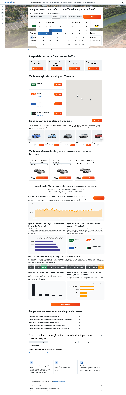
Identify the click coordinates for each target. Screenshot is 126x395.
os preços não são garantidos (59, 381)
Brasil (42, 49)
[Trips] (2, 23)
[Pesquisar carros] (2, 12)
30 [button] (50, 44)
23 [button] (50, 41)
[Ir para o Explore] (2, 19)
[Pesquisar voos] (2, 6)
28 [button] (43, 44)
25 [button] (57, 41)
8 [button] (46, 34)
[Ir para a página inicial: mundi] (10, 2)
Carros (29, 49)
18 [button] (57, 37)
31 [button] (86, 44)
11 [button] (57, 34)
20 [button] (39, 41)
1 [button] (46, 30)
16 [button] (50, 37)
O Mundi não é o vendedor (37, 385)
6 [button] (39, 34)
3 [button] (53, 30)
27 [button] (39, 44)
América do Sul (36, 49)
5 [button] (60, 30)
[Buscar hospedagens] (2, 9)
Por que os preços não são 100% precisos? (41, 391)
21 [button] (43, 41)
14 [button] (43, 37)
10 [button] (53, 34)
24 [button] (53, 41)
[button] (2, 2)
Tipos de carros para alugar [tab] (70, 342)
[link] (37, 68)
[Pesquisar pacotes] (2, 15)
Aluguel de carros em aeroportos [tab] (38, 342)
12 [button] (60, 34)
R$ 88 (92, 9)
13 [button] (39, 37)
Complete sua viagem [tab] (85, 342)
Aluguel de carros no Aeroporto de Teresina (40, 352)
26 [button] (60, 41)
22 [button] (46, 41)
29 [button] (46, 44)
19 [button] (60, 37)
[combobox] (37, 13)
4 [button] (65, 34)
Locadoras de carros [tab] (55, 342)
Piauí (46, 49)
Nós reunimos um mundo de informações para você (44, 388)
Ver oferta (41, 144)
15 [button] (46, 37)
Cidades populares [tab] (34, 345)
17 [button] (53, 37)
